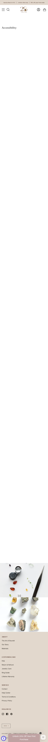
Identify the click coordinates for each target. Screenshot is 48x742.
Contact (4, 689)
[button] (24, 738)
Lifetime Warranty (8, 676)
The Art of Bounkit (8, 641)
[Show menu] (3, 9)
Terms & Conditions (9, 697)
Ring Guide (5, 673)
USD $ (5, 725)
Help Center (6, 693)
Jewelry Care (6, 669)
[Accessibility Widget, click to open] (3, 738)
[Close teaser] (40, 733)
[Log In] (38, 9)
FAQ (3, 661)
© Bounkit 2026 (6, 733)
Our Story (5, 644)
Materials (5, 648)
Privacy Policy (7, 701)
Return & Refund (8, 665)
